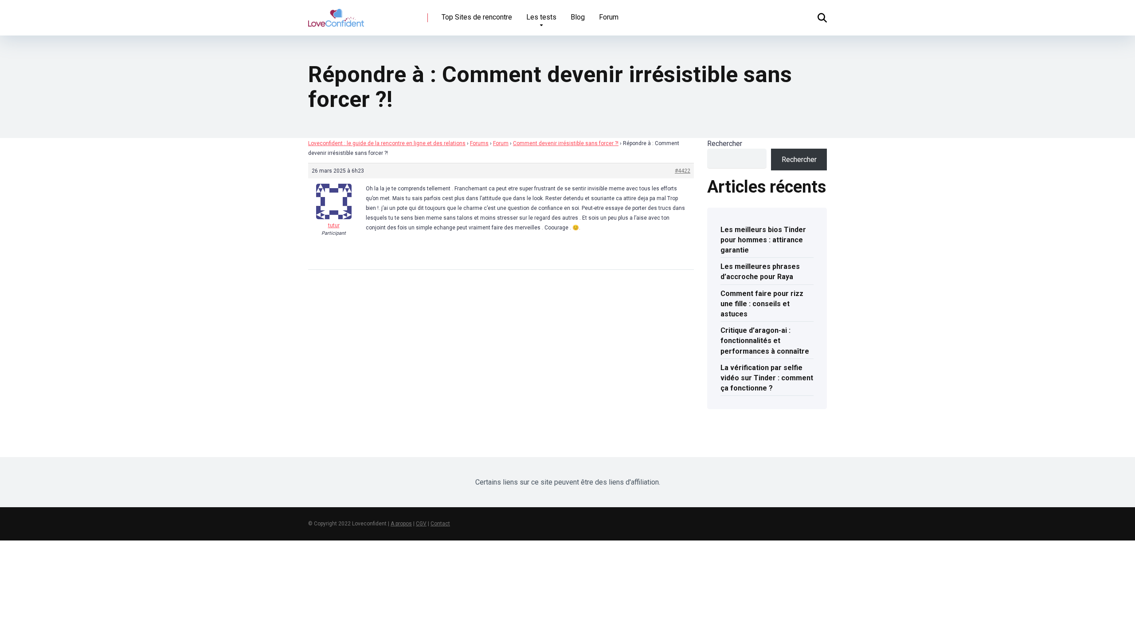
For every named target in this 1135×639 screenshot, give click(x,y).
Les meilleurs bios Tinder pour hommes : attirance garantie (763, 239)
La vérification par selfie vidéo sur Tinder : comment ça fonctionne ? (766, 377)
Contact (440, 524)
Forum (608, 17)
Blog (578, 17)
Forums (479, 143)
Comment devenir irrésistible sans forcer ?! (565, 143)
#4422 (682, 171)
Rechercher (724, 143)
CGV (421, 524)
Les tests (541, 17)
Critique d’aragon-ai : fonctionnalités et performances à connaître (764, 340)
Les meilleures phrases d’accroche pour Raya (760, 271)
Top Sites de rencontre (477, 17)
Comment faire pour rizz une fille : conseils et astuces (761, 303)
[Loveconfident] (336, 14)
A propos (401, 524)
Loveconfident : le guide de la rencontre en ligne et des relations (387, 143)
